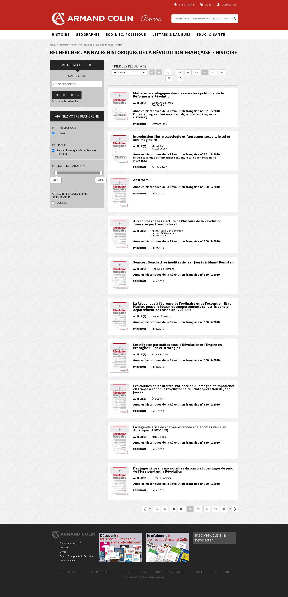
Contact (64, 547)
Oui (70, 202)
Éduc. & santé (211, 34)
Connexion (229, 4)
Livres (209, 4)
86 (156, 509)
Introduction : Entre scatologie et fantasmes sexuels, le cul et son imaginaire (181, 138)
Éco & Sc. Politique (126, 34)
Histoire (60, 34)
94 (223, 509)
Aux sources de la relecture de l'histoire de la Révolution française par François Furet (177, 222)
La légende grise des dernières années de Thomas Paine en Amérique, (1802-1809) (179, 428)
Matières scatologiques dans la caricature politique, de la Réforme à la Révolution (178, 94)
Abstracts (141, 180)
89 (196, 72)
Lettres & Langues (171, 34)
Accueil (53, 44)
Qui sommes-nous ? (70, 543)
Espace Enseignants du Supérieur (77, 556)
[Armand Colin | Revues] (106, 19)
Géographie (88, 34)
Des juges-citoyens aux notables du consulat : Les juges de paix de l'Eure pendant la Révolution (183, 470)
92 (221, 72)
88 (188, 72)
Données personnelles (170, 572)
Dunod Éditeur (67, 560)
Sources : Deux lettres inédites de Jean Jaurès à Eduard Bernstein (183, 262)
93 (169, 78)
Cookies (199, 572)
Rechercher (64, 44)
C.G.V (126, 572)
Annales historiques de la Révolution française (92, 44)
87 (179, 72)
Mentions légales (69, 572)
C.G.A (143, 572)
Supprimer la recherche (65, 101)
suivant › (180, 78)
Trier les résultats (129, 66)
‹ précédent (168, 72)
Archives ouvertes (102, 572)
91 (213, 72)
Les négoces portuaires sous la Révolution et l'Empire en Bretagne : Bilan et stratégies (177, 346)
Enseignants (187, 4)
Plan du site (222, 572)
